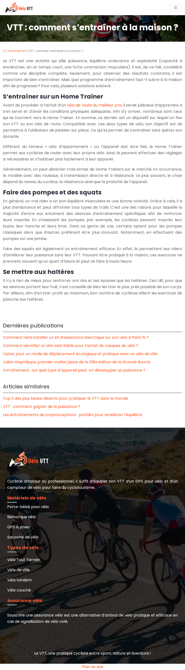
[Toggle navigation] (175, 7)
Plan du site (92, 667)
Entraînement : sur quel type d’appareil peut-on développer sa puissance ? (74, 370)
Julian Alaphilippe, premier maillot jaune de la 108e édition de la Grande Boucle (77, 362)
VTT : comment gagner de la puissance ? (41, 406)
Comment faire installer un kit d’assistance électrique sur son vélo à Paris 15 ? (76, 337)
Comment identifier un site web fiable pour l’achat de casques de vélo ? (70, 345)
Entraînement (17, 51)
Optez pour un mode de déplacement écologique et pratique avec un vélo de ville (80, 354)
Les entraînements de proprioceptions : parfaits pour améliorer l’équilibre (72, 415)
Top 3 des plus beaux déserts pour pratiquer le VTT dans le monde (65, 398)
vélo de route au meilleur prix (94, 105)
